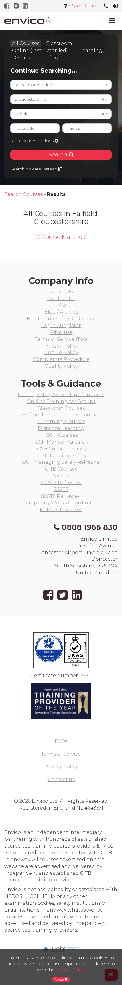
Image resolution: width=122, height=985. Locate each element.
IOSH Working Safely (61, 449)
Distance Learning (61, 428)
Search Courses (23, 194)
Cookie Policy (61, 352)
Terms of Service (61, 754)
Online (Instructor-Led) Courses (61, 415)
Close (60, 979)
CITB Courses (61, 469)
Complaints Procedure (61, 359)
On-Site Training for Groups (61, 401)
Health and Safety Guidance (61, 319)
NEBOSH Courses (61, 509)
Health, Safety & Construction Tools (61, 394)
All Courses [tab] (25, 43)
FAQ (61, 305)
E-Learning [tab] (88, 50)
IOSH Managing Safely (61, 442)
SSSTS (61, 489)
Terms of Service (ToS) (61, 339)
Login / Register (61, 325)
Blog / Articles (61, 312)
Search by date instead (34, 169)
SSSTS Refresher (61, 496)
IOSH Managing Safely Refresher (61, 462)
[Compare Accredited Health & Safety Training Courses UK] (27, 20)
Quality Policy (61, 366)
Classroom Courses (61, 408)
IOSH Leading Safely (61, 455)
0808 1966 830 (90, 527)
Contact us (61, 779)
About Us (61, 292)
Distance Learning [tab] (35, 57)
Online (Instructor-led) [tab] (40, 50)
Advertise (61, 332)
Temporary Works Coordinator (61, 503)
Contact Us (61, 298)
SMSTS (61, 476)
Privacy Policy (61, 346)
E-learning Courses (61, 421)
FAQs (61, 741)
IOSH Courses (61, 435)
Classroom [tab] (59, 43)
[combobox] (61, 85)
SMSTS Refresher (61, 482)
